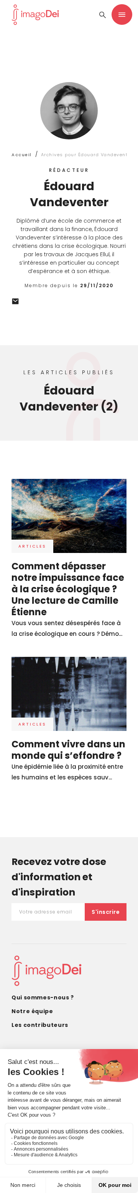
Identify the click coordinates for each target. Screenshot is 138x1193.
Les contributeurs (40, 1025)
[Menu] (122, 14)
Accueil (22, 155)
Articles (32, 546)
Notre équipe (32, 1011)
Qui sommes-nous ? (43, 997)
